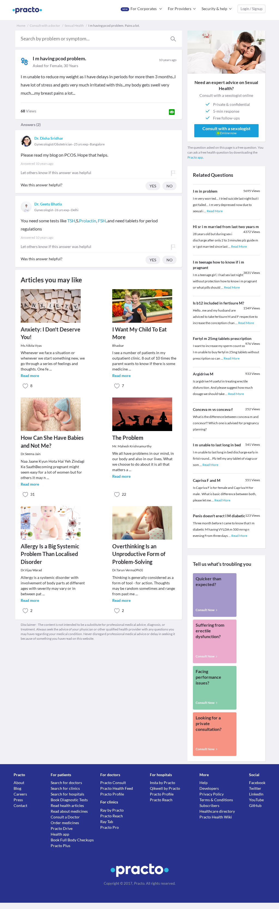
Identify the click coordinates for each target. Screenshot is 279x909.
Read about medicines (69, 811)
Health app (60, 834)
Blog (17, 788)
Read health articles (67, 805)
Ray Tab (106, 821)
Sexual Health (74, 25)
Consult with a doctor (45, 25)
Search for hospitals (67, 794)
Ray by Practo (112, 810)
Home (21, 25)
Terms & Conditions (216, 799)
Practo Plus (60, 845)
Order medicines (65, 822)
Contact (20, 805)
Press (18, 799)
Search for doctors (66, 782)
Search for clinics (65, 788)
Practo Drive (61, 828)
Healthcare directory (217, 811)
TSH (71, 220)
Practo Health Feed (116, 788)
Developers (209, 788)
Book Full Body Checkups (72, 840)
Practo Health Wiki (215, 817)
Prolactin (87, 220)
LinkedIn (256, 794)
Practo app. (195, 157)
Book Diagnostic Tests (69, 799)
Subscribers (209, 805)
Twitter (255, 788)
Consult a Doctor (65, 817)
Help (203, 782)
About (19, 782)
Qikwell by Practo (165, 788)
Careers (20, 794)
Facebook (257, 782)
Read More (215, 211)
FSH (102, 220)
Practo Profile (112, 794)
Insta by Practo (162, 782)
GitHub (255, 805)
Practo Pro (109, 827)
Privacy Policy (211, 794)
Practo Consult (113, 782)
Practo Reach (111, 816)
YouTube (256, 799)
